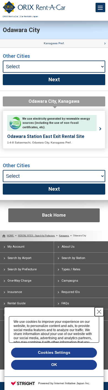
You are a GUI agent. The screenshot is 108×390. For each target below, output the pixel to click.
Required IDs (70, 292)
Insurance (14, 292)
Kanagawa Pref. (54, 43)
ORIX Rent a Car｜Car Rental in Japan (20, 16)
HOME (10, 235)
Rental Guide (16, 303)
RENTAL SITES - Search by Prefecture (36, 235)
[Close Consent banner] (99, 311)
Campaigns (69, 280)
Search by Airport (19, 258)
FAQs (65, 303)
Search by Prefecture (22, 269)
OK (54, 364)
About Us (67, 246)
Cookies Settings (54, 352)
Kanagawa (64, 235)
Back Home (54, 215)
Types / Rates (70, 269)
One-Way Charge (19, 280)
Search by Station (73, 258)
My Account (15, 246)
